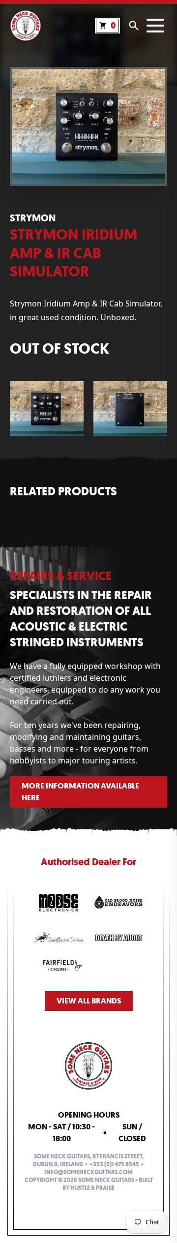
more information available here (80, 792)
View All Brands (89, 1001)
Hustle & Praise (92, 1188)
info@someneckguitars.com (88, 1172)
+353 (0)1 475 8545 (114, 1164)
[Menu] (155, 25)
